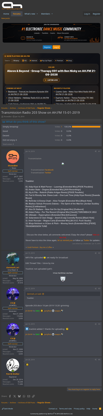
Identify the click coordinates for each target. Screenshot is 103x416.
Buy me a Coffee (46, 247)
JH (26, 311)
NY (31, 311)
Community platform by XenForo (51, 414)
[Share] (95, 151)
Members (45, 13)
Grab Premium (33, 247)
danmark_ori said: (34, 294)
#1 (99, 151)
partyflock (48, 311)
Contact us (53, 408)
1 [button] (58, 126)
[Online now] (13, 264)
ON (28, 311)
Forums (17, 13)
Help (88, 408)
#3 (99, 288)
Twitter (41, 172)
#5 (99, 359)
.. (63, 280)
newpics (58, 311)
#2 (99, 253)
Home (6, 13)
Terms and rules (65, 408)
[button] (37, 13)
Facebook (42, 169)
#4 (99, 324)
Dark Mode (8, 408)
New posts (5, 18)
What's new (30, 13)
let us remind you (65, 240)
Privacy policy (79, 408)
